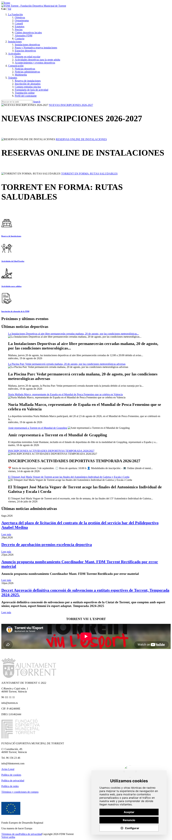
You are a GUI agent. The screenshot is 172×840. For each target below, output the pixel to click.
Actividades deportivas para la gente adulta (37, 59)
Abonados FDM (23, 35)
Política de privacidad (12, 780)
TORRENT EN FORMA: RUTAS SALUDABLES (89, 173)
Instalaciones (15, 41)
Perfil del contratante (26, 95)
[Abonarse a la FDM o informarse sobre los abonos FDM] (6, 304)
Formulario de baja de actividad (31, 89)
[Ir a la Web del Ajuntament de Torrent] (5, 2)
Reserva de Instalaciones (11, 236)
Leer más (6, 534)
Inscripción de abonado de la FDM (15, 311)
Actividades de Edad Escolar (12, 261)
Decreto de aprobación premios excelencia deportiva (46, 544)
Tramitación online (25, 92)
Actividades (14, 53)
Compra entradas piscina (28, 86)
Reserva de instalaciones (28, 80)
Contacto (19, 38)
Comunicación (16, 65)
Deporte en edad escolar (27, 56)
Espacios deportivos (25, 50)
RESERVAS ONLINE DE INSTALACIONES (81, 139)
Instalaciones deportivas (27, 44)
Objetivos (20, 17)
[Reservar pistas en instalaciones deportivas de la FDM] (6, 229)
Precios (19, 29)
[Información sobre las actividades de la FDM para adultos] (6, 279)
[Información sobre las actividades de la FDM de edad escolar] (6, 254)
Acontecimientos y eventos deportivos (35, 62)
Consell (19, 23)
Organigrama (22, 20)
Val (9, 8)
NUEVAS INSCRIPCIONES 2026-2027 (71, 105)
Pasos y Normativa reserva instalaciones (36, 47)
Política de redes (10, 786)
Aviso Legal (7, 769)
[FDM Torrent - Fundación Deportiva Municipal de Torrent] (33, 5)
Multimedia (21, 74)
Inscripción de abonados (27, 83)
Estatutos (19, 26)
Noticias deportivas (25, 68)
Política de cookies (11, 774)
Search (36, 101)
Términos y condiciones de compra (19, 791)
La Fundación (15, 14)
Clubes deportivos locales (28, 32)
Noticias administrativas (27, 71)
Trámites (12, 77)
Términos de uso (10, 834)
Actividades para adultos (11, 286)
